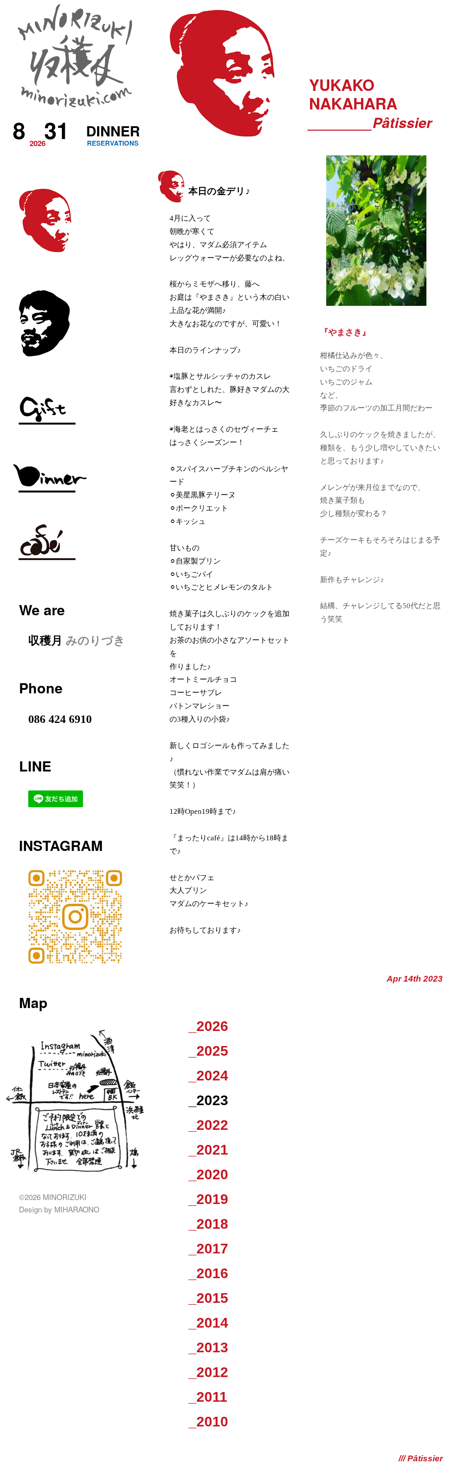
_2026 (208, 1026)
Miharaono (76, 1209)
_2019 (208, 1199)
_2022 (208, 1125)
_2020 (208, 1174)
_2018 (208, 1224)
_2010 (208, 1422)
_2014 (208, 1323)
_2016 (208, 1273)
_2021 (208, 1150)
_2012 (208, 1372)
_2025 (208, 1051)
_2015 (208, 1298)
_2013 (208, 1347)
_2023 (208, 1100)
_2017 (208, 1249)
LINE (35, 766)
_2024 (208, 1076)
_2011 (207, 1397)
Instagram (61, 845)
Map (33, 1002)
